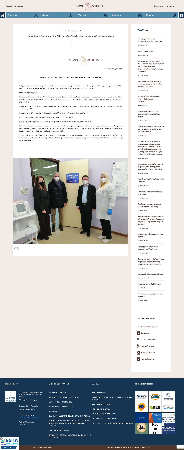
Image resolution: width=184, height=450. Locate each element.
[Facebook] (181, 15)
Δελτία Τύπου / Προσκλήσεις (61, 402)
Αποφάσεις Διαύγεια (57, 392)
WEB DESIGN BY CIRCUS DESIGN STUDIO (141, 447)
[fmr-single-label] (141, 396)
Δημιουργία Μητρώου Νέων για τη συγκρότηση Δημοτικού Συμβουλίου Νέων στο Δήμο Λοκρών (69, 423)
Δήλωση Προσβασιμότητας (104, 418)
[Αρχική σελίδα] (2, 15)
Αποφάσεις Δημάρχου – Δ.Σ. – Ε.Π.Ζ (64, 397)
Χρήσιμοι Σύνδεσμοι (101, 409)
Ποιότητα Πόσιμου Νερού (103, 414)
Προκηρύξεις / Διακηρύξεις (61, 406)
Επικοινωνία (158, 6)
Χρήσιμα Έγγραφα (100, 392)
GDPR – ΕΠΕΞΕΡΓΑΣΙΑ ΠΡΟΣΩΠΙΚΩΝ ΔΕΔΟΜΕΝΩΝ (112, 423)
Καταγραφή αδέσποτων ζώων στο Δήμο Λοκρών (70, 416)
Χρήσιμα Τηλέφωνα (101, 404)
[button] (14, 248)
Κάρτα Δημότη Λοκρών (59, 430)
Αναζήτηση (171, 6)
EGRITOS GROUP (125, 447)
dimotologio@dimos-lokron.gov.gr (29, 417)
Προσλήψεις (54, 411)
